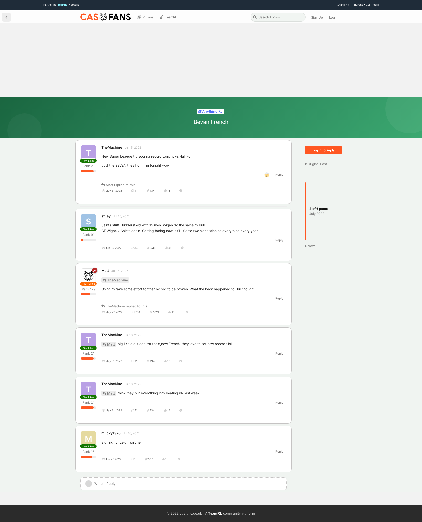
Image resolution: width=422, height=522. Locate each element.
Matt (111, 344)
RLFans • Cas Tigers (366, 4)
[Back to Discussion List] (6, 17)
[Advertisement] (211, 60)
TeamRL (215, 513)
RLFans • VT (343, 4)
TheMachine (117, 280)
